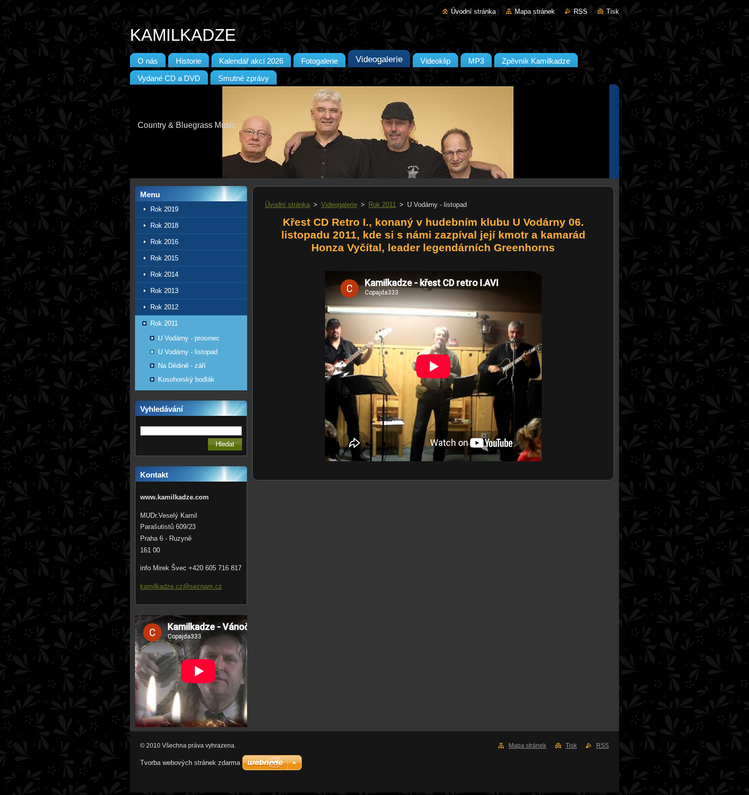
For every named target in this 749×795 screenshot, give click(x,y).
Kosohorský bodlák (186, 379)
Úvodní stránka (473, 11)
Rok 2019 (164, 209)
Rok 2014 (164, 274)
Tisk (612, 11)
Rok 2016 (164, 242)
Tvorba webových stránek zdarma (190, 762)
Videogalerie (339, 204)
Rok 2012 (164, 307)
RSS (580, 11)
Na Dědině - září (182, 365)
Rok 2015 (164, 258)
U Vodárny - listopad (188, 352)
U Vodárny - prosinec (189, 338)
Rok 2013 (164, 291)
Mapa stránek (535, 11)
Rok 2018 (164, 225)
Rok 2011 (164, 323)
